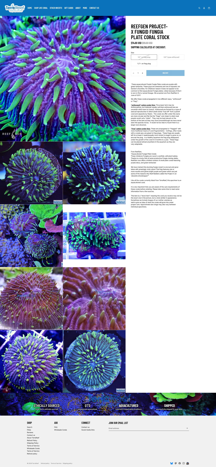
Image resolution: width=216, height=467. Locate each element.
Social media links (87, 430)
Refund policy (32, 454)
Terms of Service (33, 446)
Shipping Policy (32, 443)
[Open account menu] (204, 8)
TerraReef (35, 463)
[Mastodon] (175, 463)
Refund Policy (32, 440)
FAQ (55, 427)
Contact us (31, 435)
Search (29, 427)
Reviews (30, 432)
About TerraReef (33, 438)
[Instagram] (183, 463)
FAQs (29, 430)
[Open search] (199, 8)
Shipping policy (67, 463)
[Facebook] (179, 463)
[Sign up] (187, 428)
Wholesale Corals (33, 448)
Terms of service (56, 463)
